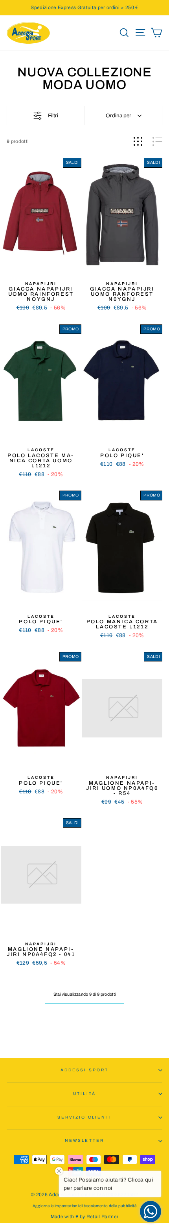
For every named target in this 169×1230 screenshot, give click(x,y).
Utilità (84, 1093)
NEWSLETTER (84, 1140)
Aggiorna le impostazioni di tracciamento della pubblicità (84, 1206)
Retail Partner (102, 1216)
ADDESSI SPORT (84, 1070)
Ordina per (118, 116)
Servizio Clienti (84, 1117)
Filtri (53, 116)
